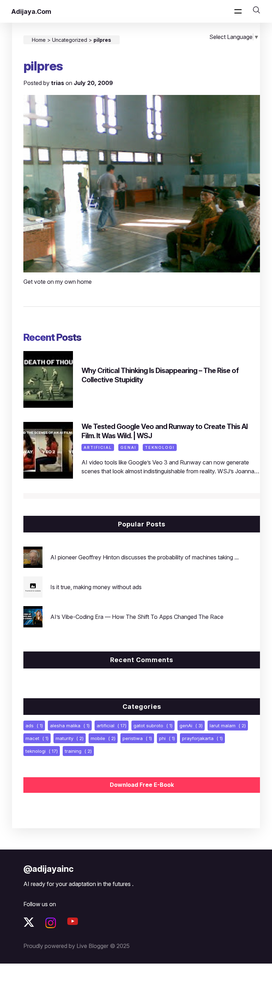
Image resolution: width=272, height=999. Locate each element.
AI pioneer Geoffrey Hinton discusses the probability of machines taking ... (144, 557)
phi (167, 738)
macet (37, 738)
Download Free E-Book (142, 784)
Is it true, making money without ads (96, 587)
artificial (98, 447)
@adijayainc (48, 869)
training (78, 751)
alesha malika (70, 725)
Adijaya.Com (31, 11)
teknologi (160, 447)
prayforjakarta (202, 738)
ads (34, 725)
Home (39, 40)
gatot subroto (153, 725)
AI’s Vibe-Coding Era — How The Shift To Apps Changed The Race (136, 616)
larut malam (228, 725)
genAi (128, 447)
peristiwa (137, 738)
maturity (70, 738)
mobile (103, 738)
